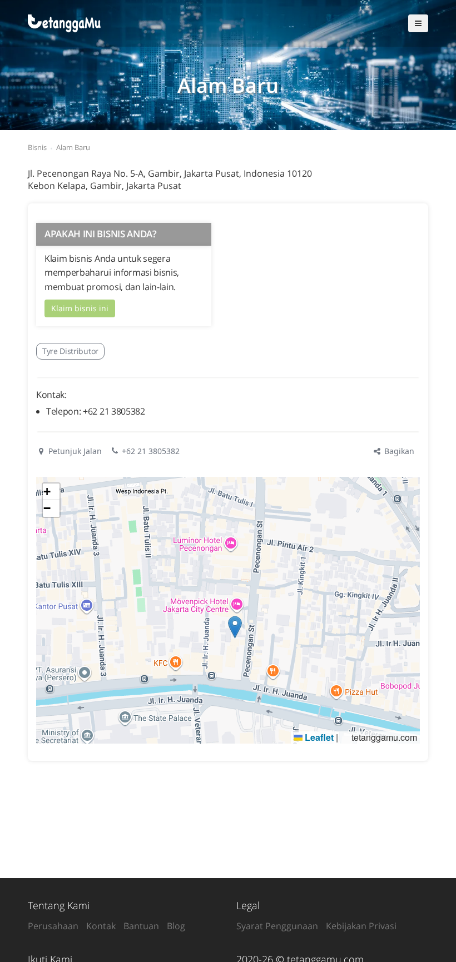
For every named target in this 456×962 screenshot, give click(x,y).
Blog (176, 926)
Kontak (101, 926)
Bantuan (141, 926)
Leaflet (318, 737)
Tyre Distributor (70, 351)
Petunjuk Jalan (74, 451)
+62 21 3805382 (151, 451)
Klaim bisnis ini (79, 308)
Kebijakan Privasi (361, 926)
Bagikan (398, 451)
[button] (235, 627)
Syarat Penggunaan (277, 926)
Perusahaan (53, 926)
